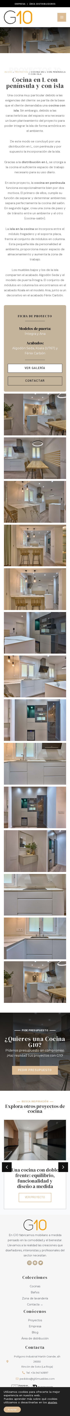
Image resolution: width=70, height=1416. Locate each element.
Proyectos (21, 72)
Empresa (20, 4)
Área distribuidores (42, 4)
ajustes (52, 1402)
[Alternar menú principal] (61, 17)
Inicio (8, 72)
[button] (7, 1167)
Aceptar (12, 1409)
